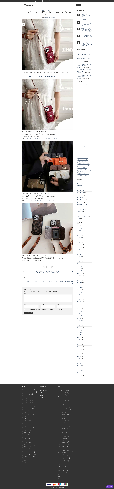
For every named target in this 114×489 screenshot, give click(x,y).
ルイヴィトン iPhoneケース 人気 (83, 165)
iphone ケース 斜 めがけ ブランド (83, 132)
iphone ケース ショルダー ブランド (49, 262)
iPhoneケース (44, 10)
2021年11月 (79, 349)
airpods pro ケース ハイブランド (28, 390)
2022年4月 (79, 337)
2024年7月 (79, 285)
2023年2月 (79, 323)
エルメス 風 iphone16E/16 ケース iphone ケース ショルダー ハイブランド (41, 138)
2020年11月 (79, 377)
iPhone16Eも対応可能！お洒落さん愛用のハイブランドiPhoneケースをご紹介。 (84, 54)
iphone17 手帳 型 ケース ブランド (84, 104)
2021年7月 (79, 358)
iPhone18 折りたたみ (81, 106)
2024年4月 (79, 292)
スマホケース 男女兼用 (27, 438)
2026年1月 (79, 242)
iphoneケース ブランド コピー (83, 118)
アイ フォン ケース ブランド (28, 422)
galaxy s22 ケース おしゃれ (27, 394)
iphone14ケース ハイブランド (83, 94)
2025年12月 (79, 244)
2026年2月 (79, 240)
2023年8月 (79, 311)
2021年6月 (79, 360)
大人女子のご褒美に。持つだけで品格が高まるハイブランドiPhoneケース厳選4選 (86, 37)
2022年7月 (79, 334)
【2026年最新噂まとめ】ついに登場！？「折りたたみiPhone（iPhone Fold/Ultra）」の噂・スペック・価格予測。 (86, 17)
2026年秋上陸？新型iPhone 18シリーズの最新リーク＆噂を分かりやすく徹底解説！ (86, 23)
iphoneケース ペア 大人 (82, 126)
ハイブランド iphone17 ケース (63, 458)
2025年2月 (79, 268)
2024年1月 (79, 299)
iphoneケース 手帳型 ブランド (83, 130)
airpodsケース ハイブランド (83, 88)
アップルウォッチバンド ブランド (84, 140)
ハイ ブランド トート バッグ (83, 159)
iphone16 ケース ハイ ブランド (56, 271)
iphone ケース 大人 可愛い (45, 271)
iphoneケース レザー (26, 418)
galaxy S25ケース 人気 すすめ (28, 396)
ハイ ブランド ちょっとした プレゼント (84, 157)
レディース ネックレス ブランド (28, 452)
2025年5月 (79, 261)
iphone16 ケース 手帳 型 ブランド (29, 400)
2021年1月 (79, 372)
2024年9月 (79, 280)
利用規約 (42, 395)
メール (42, 304)
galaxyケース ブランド (82, 90)
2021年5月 (79, 363)
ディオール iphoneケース (62, 456)
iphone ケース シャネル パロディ (83, 114)
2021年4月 (79, 365)
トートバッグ (80, 214)
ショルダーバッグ (81, 209)
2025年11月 (79, 247)
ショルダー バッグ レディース (83, 142)
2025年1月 (79, 270)
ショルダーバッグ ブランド (27, 434)
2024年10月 (79, 277)
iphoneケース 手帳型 (81, 206)
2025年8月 (79, 254)
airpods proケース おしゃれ (82, 86)
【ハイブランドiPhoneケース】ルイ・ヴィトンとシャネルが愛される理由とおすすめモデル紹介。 (86, 43)
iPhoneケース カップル (82, 204)
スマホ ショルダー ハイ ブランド (54, 272)
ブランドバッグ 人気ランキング (83, 163)
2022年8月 (79, 332)
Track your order (43, 390)
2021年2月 (79, 370)
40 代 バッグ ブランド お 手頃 (83, 84)
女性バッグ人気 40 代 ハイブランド (84, 171)
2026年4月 (79, 235)
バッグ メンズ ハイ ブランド (83, 161)
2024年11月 (79, 275)
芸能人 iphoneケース (81, 173)
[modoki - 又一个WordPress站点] (29, 5)
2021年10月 (79, 351)
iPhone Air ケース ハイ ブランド (28, 408)
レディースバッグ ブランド (82, 167)
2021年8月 (79, 356)
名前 (25, 304)
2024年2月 (79, 296)
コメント (26, 293)
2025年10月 (79, 249)
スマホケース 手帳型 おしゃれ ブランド (84, 147)
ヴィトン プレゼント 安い (82, 169)
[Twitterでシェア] (46, 267)
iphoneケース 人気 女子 (27, 420)
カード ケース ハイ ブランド (28, 426)
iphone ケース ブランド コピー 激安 (84, 120)
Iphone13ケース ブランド (82, 92)
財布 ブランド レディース (27, 462)
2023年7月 (79, 313)
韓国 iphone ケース (26, 464)
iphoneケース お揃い (26, 412)
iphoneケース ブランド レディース (84, 124)
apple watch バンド (81, 185)
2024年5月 (79, 289)
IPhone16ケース (51, 10)
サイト (58, 304)
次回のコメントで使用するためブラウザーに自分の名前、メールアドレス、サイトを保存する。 (44, 309)
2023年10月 (79, 306)
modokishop (63, 262)
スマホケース (80, 211)
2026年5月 (79, 232)
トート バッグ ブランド (27, 442)
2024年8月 (79, 282)
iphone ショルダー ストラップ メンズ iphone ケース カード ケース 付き (40, 200)
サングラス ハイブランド (27, 432)
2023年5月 (79, 318)
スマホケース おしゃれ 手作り (83, 144)
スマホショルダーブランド (27, 440)
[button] (78, 5)
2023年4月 (79, 320)
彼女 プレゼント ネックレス (28, 458)
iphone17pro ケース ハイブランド (29, 404)
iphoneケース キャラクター (82, 112)
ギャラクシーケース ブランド (28, 428)
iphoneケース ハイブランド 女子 (83, 116)
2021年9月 (79, 353)
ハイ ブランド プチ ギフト (82, 216)
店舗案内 (42, 397)
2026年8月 (79, 225)
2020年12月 (79, 375)
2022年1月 (79, 344)
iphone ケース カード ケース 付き (28, 414)
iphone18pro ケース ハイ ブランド (29, 406)
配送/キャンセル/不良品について (47, 399)
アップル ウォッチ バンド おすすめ (84, 138)
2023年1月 (79, 325)
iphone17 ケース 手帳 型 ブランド (29, 402)
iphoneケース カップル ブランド (83, 110)
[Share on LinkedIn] (52, 267)
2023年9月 (79, 308)
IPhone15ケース (80, 192)
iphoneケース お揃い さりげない (83, 108)
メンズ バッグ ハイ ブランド (28, 450)
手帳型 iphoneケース (26, 460)
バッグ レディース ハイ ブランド (28, 446)
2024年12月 (79, 273)
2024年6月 (79, 287)
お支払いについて (44, 392)
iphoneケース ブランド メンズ (42, 272)
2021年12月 (79, 346)
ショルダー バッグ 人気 (27, 436)
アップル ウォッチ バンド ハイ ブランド (30, 424)
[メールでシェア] (48, 267)
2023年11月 (79, 304)
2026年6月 (79, 230)
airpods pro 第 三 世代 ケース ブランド (29, 392)
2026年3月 (79, 237)
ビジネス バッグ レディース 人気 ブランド (30, 448)
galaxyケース (80, 188)
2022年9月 (79, 330)
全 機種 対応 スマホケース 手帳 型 (29, 456)
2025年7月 (79, 256)
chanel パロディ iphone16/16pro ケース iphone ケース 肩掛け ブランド (40, 76)
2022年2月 (79, 341)
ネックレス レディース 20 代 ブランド (29, 444)
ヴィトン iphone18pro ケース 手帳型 (29, 454)
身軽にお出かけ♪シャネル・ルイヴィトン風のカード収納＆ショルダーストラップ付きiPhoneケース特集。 (86, 30)
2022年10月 (79, 327)
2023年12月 (79, 301)
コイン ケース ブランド (27, 430)
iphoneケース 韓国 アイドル (83, 136)
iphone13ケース (80, 190)
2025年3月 (79, 266)
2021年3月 (79, 368)
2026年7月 (79, 228)
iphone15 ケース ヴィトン (82, 96)
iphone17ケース (80, 197)
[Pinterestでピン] (50, 267)
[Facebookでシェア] (44, 267)
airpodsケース (80, 183)
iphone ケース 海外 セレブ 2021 (83, 134)
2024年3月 (79, 294)
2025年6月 (79, 259)
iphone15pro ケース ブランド (83, 98)
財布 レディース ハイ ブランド (83, 175)
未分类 (78, 218)
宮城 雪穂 (53, 17)
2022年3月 (79, 339)
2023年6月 (79, 315)
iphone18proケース (81, 199)
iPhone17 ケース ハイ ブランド (83, 102)
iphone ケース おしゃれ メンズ (28, 410)
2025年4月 (79, 263)
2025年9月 (79, 251)
